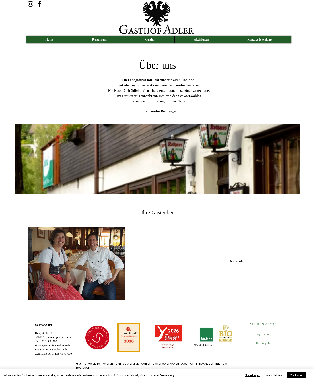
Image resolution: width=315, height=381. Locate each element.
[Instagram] (30, 3)
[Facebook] (39, 3)
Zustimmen (296, 375)
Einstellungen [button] (252, 375)
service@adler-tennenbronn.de (52, 345)
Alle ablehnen (274, 375)
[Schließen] (310, 375)
